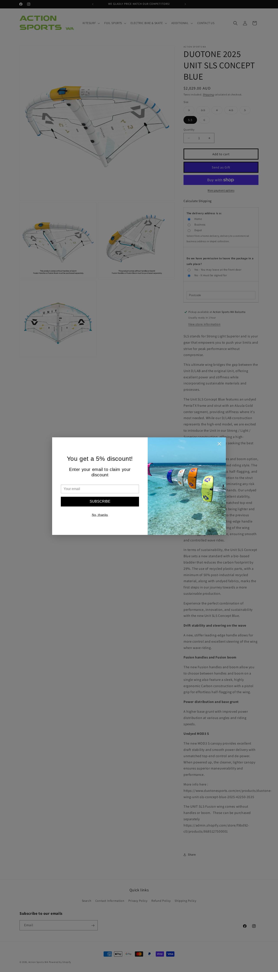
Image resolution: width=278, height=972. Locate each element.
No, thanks (100, 514)
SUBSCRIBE (100, 501)
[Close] (219, 445)
